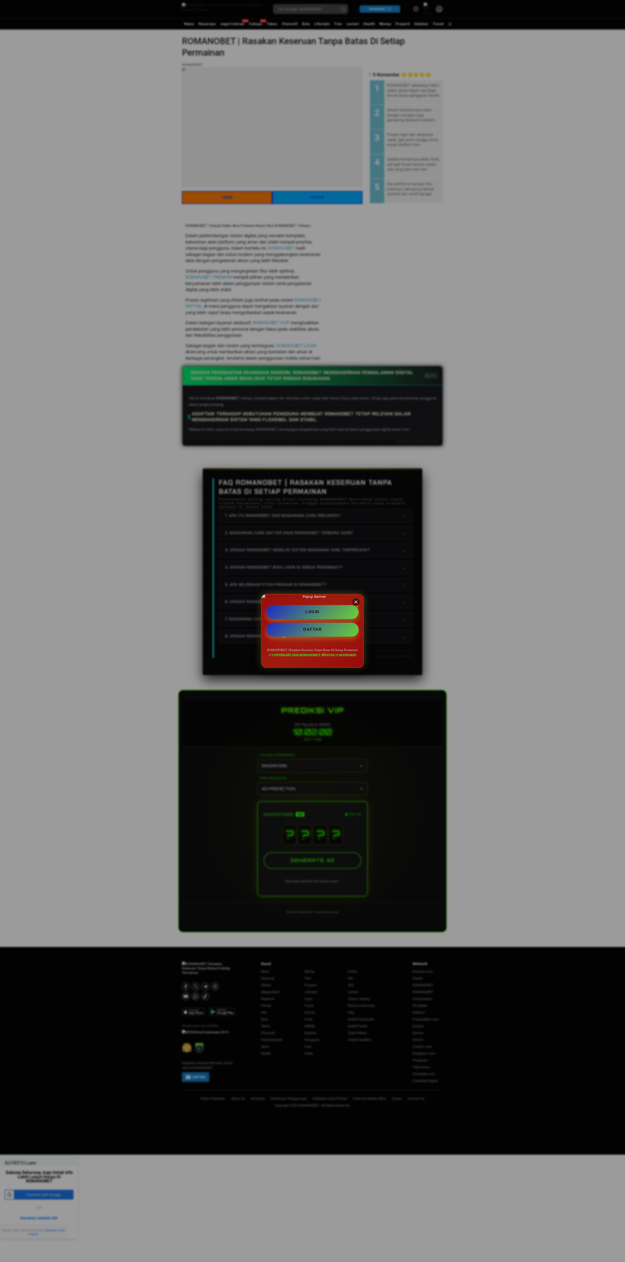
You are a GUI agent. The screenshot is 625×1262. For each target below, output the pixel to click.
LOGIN (312, 612)
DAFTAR (312, 629)
